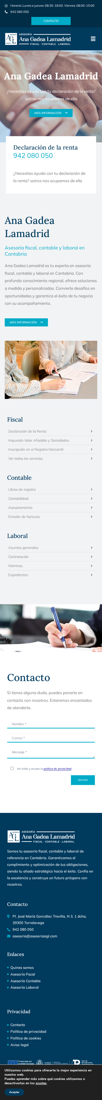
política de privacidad (57, 768)
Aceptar (14, 1092)
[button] (93, 38)
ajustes (41, 1083)
